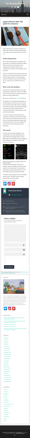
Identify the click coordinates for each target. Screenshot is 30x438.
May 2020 (6, 362)
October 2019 (7, 369)
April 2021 (6, 344)
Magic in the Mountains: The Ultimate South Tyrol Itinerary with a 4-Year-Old (14, 318)
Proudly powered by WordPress (12, 432)
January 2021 (7, 350)
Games (5, 397)
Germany (6, 402)
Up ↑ (15, 435)
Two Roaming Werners (15, 3)
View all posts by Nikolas (16, 194)
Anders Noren (20, 433)
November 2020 (7, 354)
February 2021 (7, 348)
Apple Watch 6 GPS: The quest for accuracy (13, 23)
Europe (5, 395)
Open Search (27, 14)
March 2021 (6, 346)
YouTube (18, 98)
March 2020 (6, 367)
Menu (5, 14)
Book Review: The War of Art (10, 324)
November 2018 (7, 377)
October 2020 (7, 356)
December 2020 (7, 352)
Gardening (6, 400)
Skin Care (6, 414)
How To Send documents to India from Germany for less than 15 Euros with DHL (14, 322)
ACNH (5, 389)
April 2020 (6, 364)
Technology (14, 203)
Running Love (8, 203)
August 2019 (7, 371)
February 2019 (7, 375)
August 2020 (7, 358)
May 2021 (6, 342)
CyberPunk (6, 393)
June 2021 (6, 339)
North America (7, 406)
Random (6, 408)
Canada (5, 391)
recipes (5, 410)
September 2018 (7, 381)
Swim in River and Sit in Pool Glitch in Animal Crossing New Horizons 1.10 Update (15, 329)
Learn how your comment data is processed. (14, 272)
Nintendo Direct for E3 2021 (10, 326)
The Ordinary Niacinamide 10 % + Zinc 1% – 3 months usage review (15, 208)
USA (5, 420)
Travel (5, 418)
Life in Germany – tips (8, 404)
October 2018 (7, 379)
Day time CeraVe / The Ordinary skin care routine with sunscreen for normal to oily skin (15, 211)
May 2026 (6, 337)
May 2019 (6, 373)
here (4, 54)
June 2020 (6, 360)
